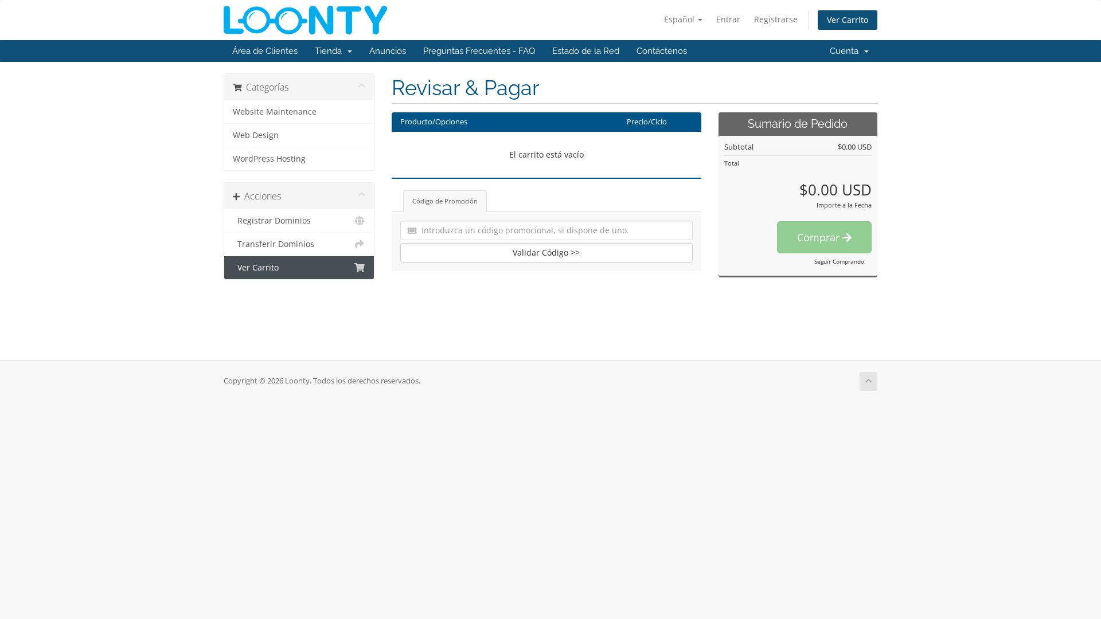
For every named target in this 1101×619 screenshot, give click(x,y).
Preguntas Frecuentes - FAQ (479, 51)
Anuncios (387, 51)
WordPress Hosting (269, 159)
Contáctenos (662, 51)
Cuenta (846, 51)
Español (680, 19)
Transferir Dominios (273, 244)
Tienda (330, 51)
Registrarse (776, 19)
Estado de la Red (585, 51)
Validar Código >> (546, 252)
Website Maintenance (275, 112)
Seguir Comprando (839, 261)
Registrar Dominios (272, 221)
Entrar (728, 19)
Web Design (256, 135)
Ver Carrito (847, 19)
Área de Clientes (265, 51)
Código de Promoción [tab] (445, 201)
